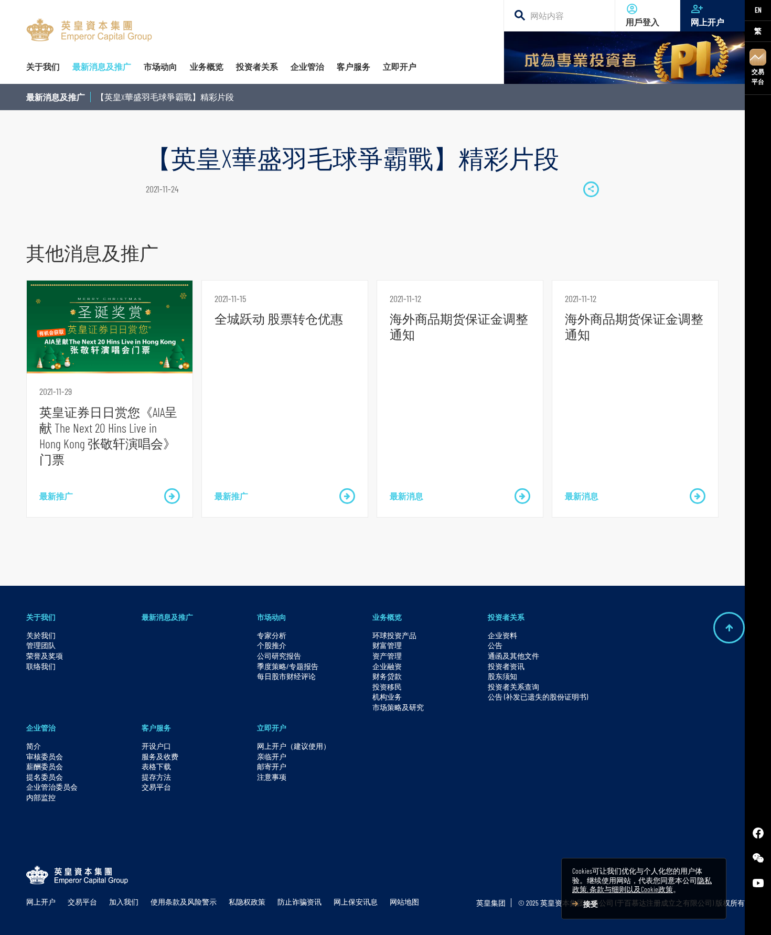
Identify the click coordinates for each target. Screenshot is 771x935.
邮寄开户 (271, 766)
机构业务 (387, 696)
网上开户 (707, 22)
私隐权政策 (247, 901)
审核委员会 (44, 756)
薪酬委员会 (44, 766)
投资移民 (387, 686)
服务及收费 (160, 756)
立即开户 (271, 727)
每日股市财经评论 (286, 676)
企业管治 (41, 727)
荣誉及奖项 (44, 655)
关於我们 (41, 635)
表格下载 (156, 766)
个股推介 (271, 645)
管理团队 (41, 645)
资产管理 (387, 655)
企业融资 (387, 666)
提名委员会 (44, 776)
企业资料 (502, 635)
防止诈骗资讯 (299, 901)
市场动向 (271, 616)
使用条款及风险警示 (184, 901)
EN (758, 9)
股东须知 (502, 676)
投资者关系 (506, 616)
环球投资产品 (394, 635)
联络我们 (41, 666)
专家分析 (271, 635)
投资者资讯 (506, 666)
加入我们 (123, 901)
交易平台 (758, 76)
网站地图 (404, 901)
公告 (495, 645)
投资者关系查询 (513, 686)
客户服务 (156, 727)
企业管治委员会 (52, 786)
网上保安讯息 (356, 901)
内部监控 (41, 797)
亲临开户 (271, 756)
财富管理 (387, 645)
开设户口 (156, 745)
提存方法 (156, 776)
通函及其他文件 (513, 655)
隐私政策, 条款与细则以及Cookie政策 (642, 885)
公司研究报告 (279, 655)
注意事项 (271, 776)
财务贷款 (387, 676)
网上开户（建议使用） (293, 745)
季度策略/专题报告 (287, 666)
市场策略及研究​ (398, 707)
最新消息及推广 (55, 97)
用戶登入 (642, 22)
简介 (33, 745)
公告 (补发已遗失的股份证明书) (538, 696)
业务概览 (387, 616)
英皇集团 (491, 902)
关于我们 (41, 616)
